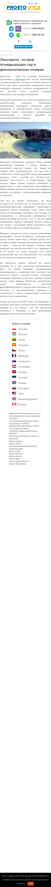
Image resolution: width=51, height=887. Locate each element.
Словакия (23, 361)
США (21, 393)
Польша (22, 328)
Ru (38, 3)
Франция (23, 355)
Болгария (23, 388)
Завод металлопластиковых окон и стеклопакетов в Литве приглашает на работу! (25, 415)
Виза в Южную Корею (19, 461)
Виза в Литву (15, 443)
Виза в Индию (15, 456)
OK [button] (31, 884)
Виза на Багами (16, 448)
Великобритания (28, 399)
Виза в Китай (15, 451)
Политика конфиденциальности (23, 446)
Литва (21, 339)
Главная (3, 55)
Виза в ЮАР (14, 458)
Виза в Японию (16, 453)
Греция (22, 382)
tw (30, 42)
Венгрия (23, 334)
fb (19, 42)
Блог (11, 55)
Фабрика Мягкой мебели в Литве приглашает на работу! (24, 427)
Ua (32, 3)
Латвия (22, 372)
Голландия (24, 366)
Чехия (21, 350)
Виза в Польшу (16, 441)
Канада (22, 404)
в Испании (19, 79)
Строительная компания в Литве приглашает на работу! (23, 422)
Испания (23, 345)
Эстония (23, 377)
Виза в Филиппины (17, 463)
